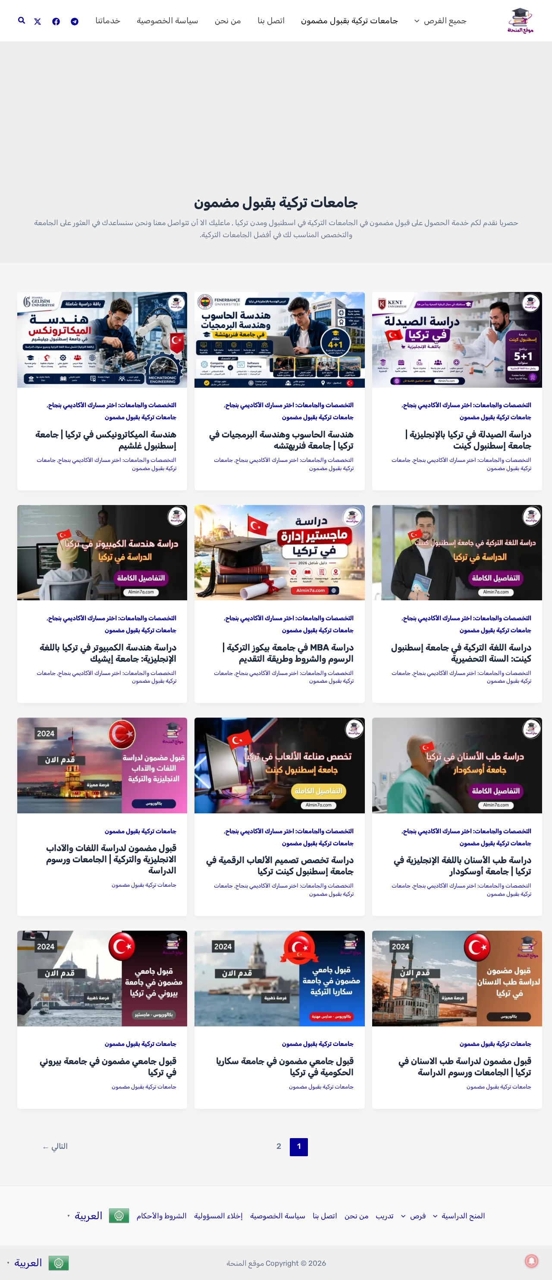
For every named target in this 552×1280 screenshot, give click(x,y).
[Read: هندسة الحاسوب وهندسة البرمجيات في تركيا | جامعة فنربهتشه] (279, 339)
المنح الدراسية (463, 1215)
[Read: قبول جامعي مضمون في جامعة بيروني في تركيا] (102, 978)
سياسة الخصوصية (167, 20)
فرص (418, 1215)
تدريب (385, 1215)
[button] (418, 20)
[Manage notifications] (532, 1261)
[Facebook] (56, 21)
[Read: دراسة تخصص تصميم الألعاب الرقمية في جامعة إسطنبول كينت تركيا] (279, 765)
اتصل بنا (271, 20)
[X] (37, 21)
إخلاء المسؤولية (218, 1215)
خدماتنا (107, 20)
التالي (55, 1146)
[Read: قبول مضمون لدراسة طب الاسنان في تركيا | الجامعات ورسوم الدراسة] (457, 978)
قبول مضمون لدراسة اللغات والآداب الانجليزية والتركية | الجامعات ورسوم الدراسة (111, 859)
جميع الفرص (445, 20)
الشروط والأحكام (162, 1215)
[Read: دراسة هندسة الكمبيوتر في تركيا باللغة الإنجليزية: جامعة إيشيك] (102, 552)
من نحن (228, 20)
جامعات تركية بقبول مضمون (349, 20)
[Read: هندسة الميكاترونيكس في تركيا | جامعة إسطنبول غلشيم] (102, 339)
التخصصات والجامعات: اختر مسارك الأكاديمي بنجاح (467, 405)
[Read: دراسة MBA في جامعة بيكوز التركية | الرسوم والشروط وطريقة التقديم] (279, 552)
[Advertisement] (276, 128)
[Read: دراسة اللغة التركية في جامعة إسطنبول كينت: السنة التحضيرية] (457, 552)
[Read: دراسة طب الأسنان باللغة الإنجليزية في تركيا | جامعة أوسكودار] (457, 765)
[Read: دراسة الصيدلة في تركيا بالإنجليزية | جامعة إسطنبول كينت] (457, 339)
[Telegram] (74, 21)
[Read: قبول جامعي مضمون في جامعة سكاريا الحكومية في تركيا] (279, 978)
